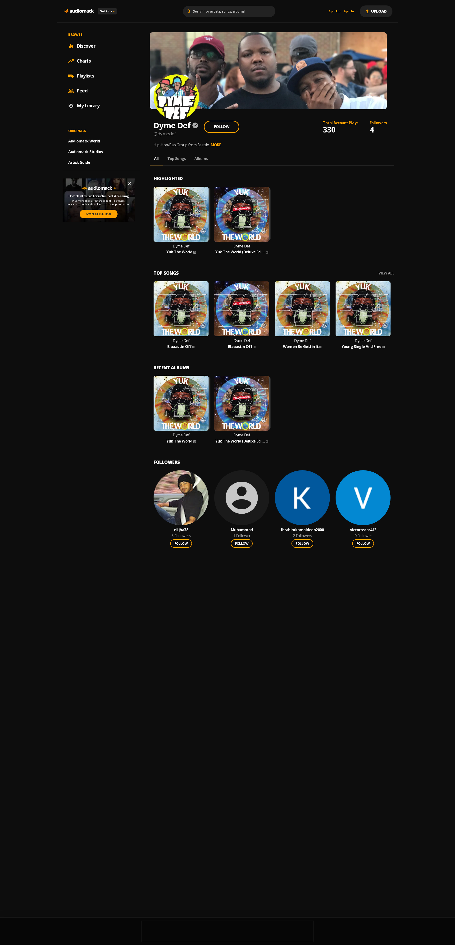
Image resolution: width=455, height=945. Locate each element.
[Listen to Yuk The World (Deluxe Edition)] (241, 214)
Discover (86, 46)
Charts (84, 61)
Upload (379, 11)
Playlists (85, 76)
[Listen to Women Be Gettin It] (302, 308)
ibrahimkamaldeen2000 (302, 529)
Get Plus (107, 11)
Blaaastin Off (179, 346)
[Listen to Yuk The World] (181, 214)
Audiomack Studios (85, 151)
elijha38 (181, 529)
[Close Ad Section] (129, 183)
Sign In (348, 11)
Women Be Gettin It (300, 346)
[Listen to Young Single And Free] (363, 308)
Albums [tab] (201, 158)
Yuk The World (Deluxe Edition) (240, 252)
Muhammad (242, 529)
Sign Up (335, 11)
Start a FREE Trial (98, 214)
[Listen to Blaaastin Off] (181, 308)
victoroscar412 (363, 529)
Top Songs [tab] (176, 158)
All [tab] (156, 158)
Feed (82, 91)
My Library (88, 106)
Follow (221, 126)
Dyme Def (181, 246)
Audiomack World (84, 141)
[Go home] (78, 11)
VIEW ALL (386, 273)
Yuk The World (179, 252)
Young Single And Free (361, 346)
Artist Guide (79, 162)
